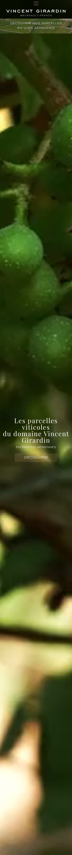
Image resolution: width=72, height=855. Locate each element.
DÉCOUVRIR (36, 457)
